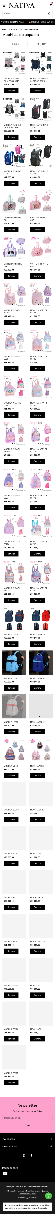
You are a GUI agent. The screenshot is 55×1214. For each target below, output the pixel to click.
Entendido (42, 1208)
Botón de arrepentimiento (27, 1194)
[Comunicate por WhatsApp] (48, 1195)
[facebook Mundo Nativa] (31, 1155)
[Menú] (4, 5)
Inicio (4, 29)
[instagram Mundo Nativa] (24, 1155)
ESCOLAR (13, 29)
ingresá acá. (44, 1191)
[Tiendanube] (27, 1198)
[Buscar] (49, 14)
